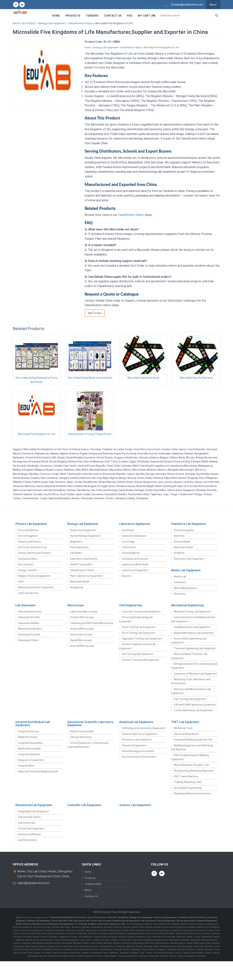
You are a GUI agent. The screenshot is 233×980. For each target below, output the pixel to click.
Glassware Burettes (30, 611)
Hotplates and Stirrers (135, 558)
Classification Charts (80, 23)
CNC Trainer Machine (186, 776)
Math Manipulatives (185, 588)
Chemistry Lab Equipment (188, 524)
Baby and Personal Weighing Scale (38, 771)
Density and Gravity (29, 541)
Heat (21, 581)
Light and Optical (28, 593)
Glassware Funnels (29, 634)
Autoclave (128, 530)
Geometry (179, 593)
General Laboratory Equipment (139, 733)
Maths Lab (180, 576)
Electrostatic (26, 564)
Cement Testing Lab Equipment (140, 659)
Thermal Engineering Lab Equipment (195, 648)
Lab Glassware (25, 605)
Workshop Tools (183, 728)
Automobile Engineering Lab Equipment (188, 640)
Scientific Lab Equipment (84, 805)
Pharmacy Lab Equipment (137, 739)
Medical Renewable (29, 748)
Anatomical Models (29, 834)
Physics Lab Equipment (31, 524)
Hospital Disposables (30, 742)
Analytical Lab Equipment (136, 722)
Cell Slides (76, 552)
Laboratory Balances (134, 535)
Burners (126, 575)
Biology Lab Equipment (52, 23)
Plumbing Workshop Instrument (192, 793)
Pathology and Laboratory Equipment (143, 728)
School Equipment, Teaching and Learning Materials (87, 744)
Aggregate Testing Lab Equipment (142, 638)
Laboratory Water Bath (135, 564)
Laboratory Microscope (83, 611)
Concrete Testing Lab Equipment (141, 611)
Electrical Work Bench (186, 733)
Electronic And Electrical (32, 547)
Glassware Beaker (28, 623)
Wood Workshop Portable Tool (191, 764)
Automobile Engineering (188, 787)
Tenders (92, 15)
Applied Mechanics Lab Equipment (194, 632)
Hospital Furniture (28, 731)
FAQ (129, 15)
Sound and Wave (27, 558)
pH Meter (179, 552)
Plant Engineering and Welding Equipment (190, 757)
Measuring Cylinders (30, 628)
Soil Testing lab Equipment (137, 654)
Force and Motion (28, 530)
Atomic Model (182, 541)
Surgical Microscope (82, 628)
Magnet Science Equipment (34, 575)
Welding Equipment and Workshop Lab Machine (192, 747)
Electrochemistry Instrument (139, 756)
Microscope (75, 605)
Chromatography (184, 530)
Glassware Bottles (29, 617)
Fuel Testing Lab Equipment (190, 699)
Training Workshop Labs (188, 782)
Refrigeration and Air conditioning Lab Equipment (194, 665)
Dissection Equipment (83, 530)
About (213, 4)
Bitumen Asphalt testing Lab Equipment (137, 646)
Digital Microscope (81, 640)
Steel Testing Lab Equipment (139, 627)
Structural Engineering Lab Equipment (136, 619)
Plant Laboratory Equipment (86, 575)
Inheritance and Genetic (84, 558)
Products (72, 15)
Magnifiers (76, 541)
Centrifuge (128, 541)
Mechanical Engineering (187, 605)
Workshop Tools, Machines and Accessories (190, 681)
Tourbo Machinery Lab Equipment (193, 710)
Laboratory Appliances (134, 524)
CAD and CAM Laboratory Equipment (195, 704)
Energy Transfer (27, 570)
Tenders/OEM (93, 884)
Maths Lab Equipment (186, 570)
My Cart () (147, 15)
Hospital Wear (26, 765)
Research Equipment (134, 745)
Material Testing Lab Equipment (192, 611)
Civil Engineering (130, 605)
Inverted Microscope (82, 645)
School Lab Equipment (31, 828)
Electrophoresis (79, 547)
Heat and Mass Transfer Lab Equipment (189, 656)
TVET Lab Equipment (185, 722)
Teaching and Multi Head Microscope (91, 623)
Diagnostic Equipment (31, 760)
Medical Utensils (27, 737)
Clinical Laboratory (81, 737)
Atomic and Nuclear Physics (34, 552)
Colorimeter (129, 547)
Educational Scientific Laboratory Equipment (90, 723)
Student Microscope (82, 617)
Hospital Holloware (29, 754)
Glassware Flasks (28, 640)
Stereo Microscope (81, 634)
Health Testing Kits (81, 564)
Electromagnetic (28, 535)
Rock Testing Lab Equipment (138, 632)
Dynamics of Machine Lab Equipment (195, 673)
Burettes (179, 535)
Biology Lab (76, 587)
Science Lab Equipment (135, 805)
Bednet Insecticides (82, 731)
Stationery (180, 582)
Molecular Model (79, 581)
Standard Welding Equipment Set (193, 739)
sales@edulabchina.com (33, 883)
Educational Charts (29, 817)
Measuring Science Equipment (36, 587)
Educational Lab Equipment (33, 805)
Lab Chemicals (26, 822)
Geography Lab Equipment (33, 811)
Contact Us (113, 15)
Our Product (29, 23)
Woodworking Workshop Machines (194, 770)
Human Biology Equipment (85, 535)
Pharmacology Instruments (138, 751)
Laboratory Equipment (135, 570)
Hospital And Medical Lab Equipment (32, 723)
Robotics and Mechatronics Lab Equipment (191, 691)
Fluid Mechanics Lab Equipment (192, 627)
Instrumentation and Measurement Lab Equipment (193, 619)
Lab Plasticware (27, 839)
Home (56, 15)
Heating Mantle (131, 552)
